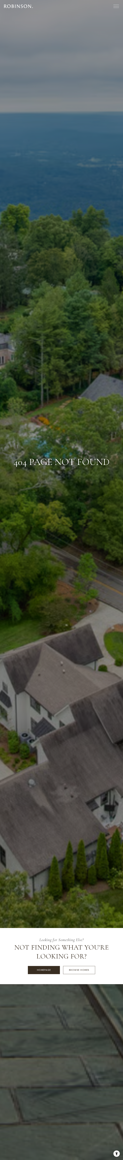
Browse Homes (79, 970)
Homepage (44, 970)
